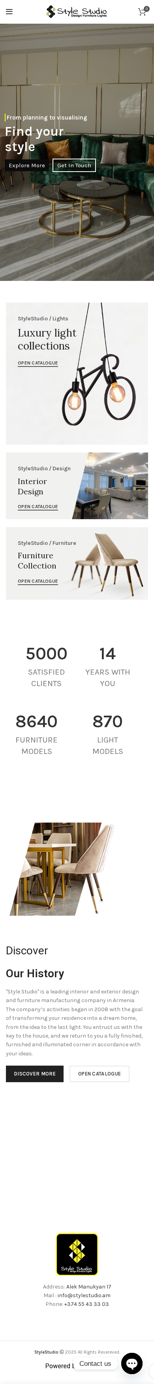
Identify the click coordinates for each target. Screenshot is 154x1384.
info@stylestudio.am (84, 1295)
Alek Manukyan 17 (88, 1286)
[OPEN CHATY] (132, 1363)
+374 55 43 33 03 (86, 1304)
